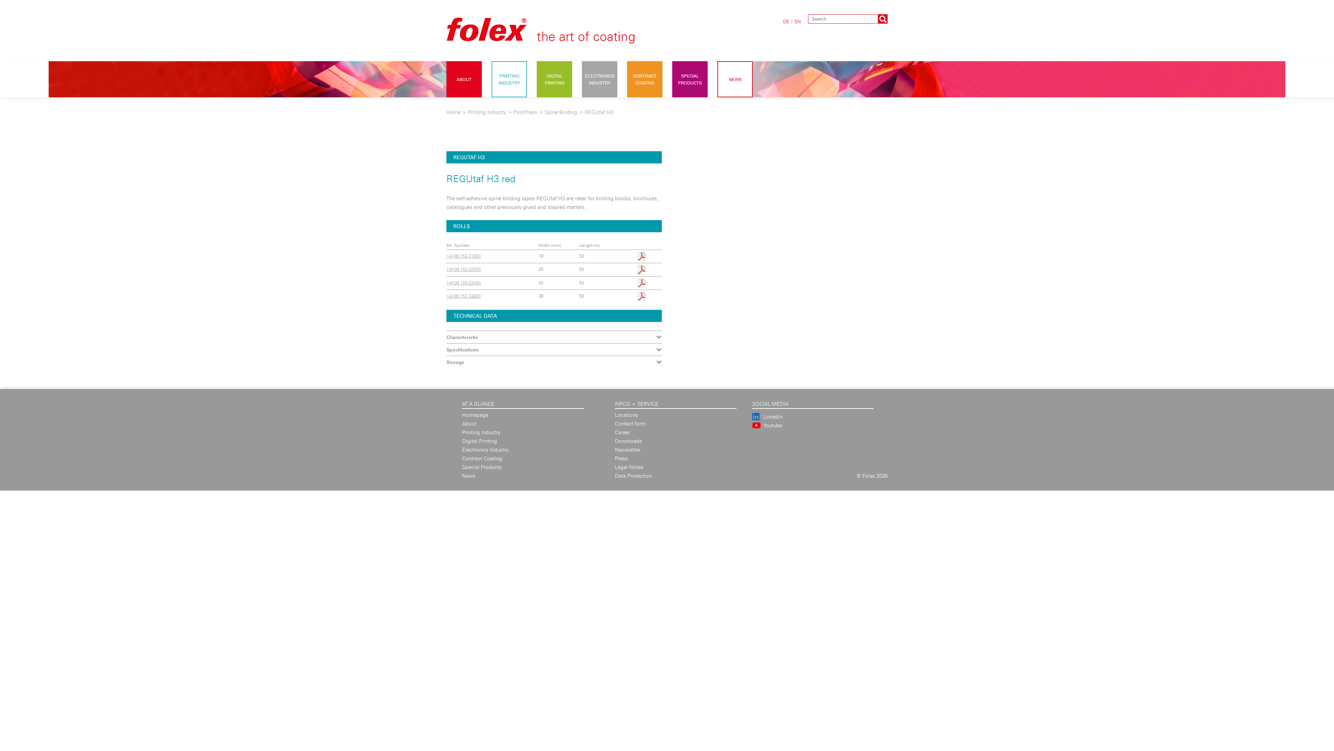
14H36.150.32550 (463, 269)
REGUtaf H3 (599, 112)
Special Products (690, 79)
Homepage (475, 415)
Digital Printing (555, 79)
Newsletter (628, 449)
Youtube (772, 425)
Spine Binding (562, 112)
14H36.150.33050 (463, 282)
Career (622, 432)
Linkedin (773, 416)
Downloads (628, 441)
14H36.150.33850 (463, 296)
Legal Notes (629, 467)
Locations (626, 415)
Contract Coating (645, 79)
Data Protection (633, 476)
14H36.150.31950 (463, 256)
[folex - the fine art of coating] (552, 39)
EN (797, 21)
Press (621, 458)
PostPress (525, 112)
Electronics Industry (600, 79)
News (735, 79)
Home (453, 112)
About (464, 79)
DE (786, 21)
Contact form (630, 423)
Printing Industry (509, 79)
